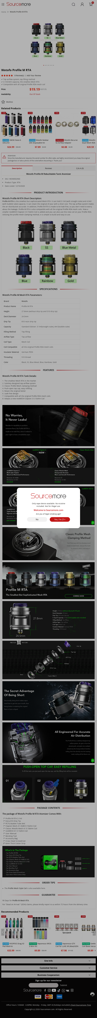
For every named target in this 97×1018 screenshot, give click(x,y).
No (37, 519)
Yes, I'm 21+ (59, 519)
